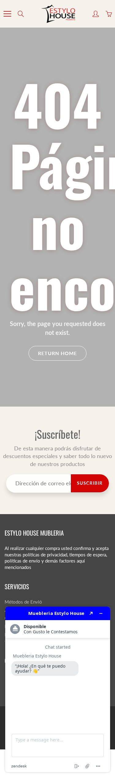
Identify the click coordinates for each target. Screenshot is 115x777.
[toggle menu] (7, 13)
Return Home (57, 353)
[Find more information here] (57, 689)
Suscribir (90, 483)
